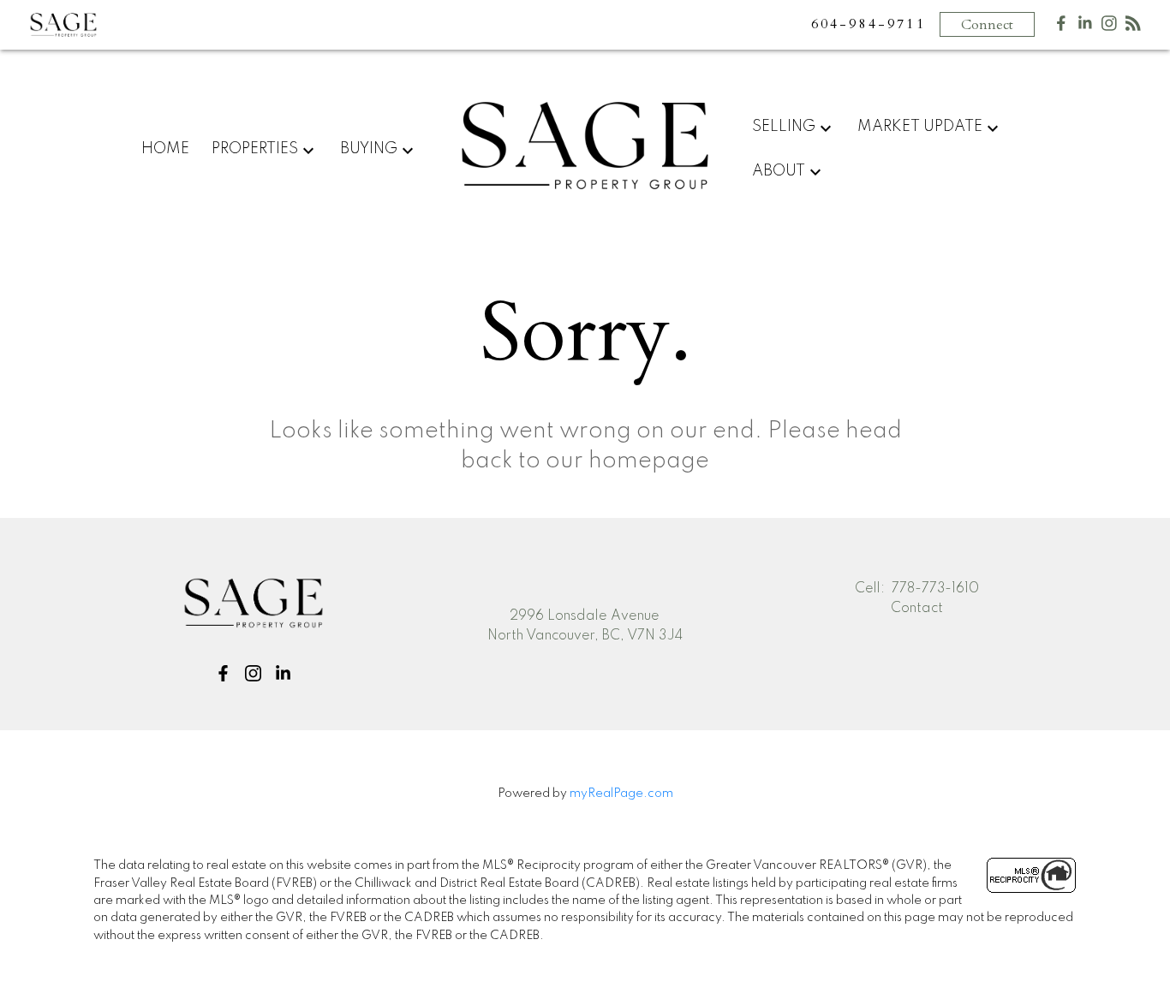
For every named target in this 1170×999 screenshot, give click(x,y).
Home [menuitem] (165, 149)
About (778, 171)
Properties (255, 149)
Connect (987, 24)
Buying (368, 149)
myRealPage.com (621, 794)
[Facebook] (1061, 27)
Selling (783, 126)
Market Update (919, 126)
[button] (223, 673)
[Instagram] (1109, 27)
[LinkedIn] (1085, 27)
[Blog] (1133, 27)
